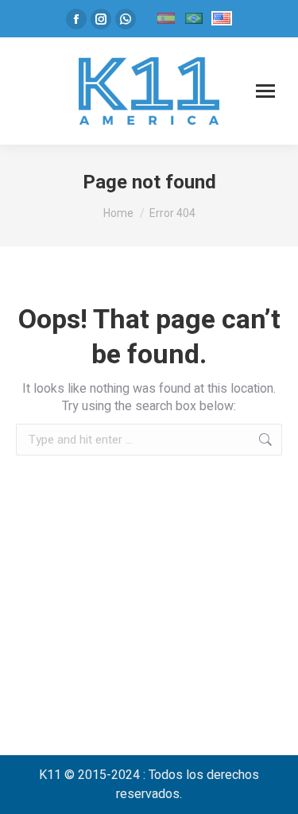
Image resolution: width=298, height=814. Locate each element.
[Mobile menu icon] (265, 91)
